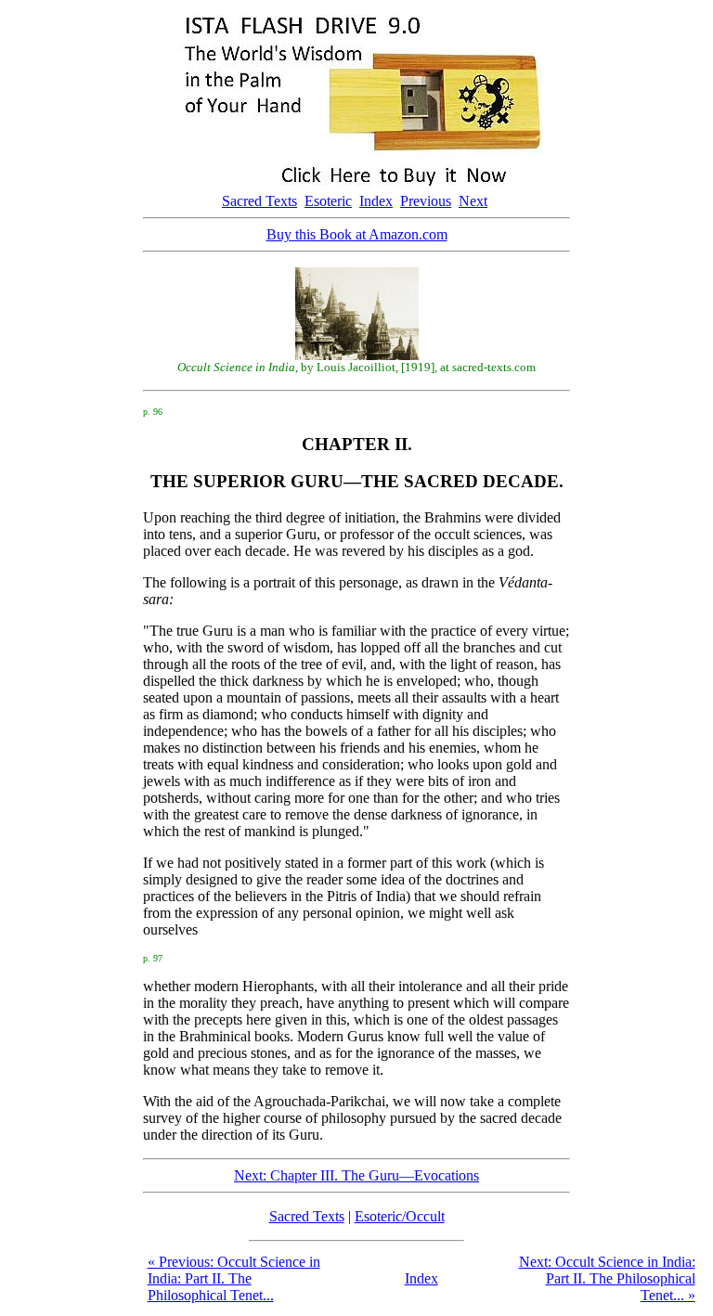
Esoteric (328, 201)
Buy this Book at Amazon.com (356, 234)
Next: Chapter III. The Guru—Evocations (356, 1175)
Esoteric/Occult (400, 1216)
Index (376, 201)
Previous (425, 201)
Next (473, 201)
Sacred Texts (259, 201)
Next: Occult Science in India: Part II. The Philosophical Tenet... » (607, 1278)
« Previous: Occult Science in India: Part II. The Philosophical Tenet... (234, 1278)
